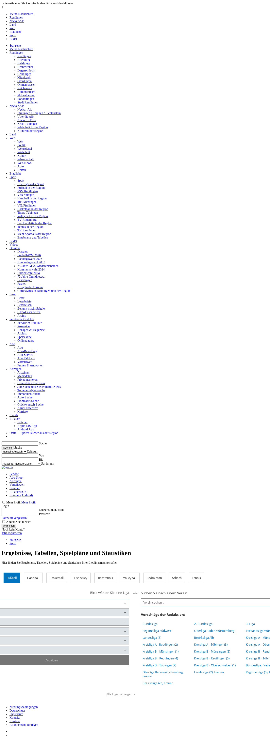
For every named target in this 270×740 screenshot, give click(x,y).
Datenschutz (17, 710)
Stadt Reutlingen (27, 102)
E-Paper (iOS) (18, 491)
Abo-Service (25, 354)
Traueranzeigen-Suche (31, 390)
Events (13, 415)
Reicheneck (24, 88)
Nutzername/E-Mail (51, 509)
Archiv (21, 315)
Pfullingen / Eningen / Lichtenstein (39, 113)
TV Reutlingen (26, 230)
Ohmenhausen (26, 84)
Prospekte (23, 326)
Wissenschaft (25, 159)
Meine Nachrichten (21, 14)
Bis (41, 459)
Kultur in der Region (30, 130)
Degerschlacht (26, 70)
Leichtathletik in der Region (34, 223)
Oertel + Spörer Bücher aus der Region (33, 433)
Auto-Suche (24, 397)
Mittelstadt (23, 77)
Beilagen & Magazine (31, 329)
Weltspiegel (24, 148)
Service (14, 474)
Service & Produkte (21, 319)
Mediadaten (24, 376)
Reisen (21, 170)
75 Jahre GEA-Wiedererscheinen (38, 266)
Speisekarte (24, 337)
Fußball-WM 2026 (29, 255)
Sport (12, 35)
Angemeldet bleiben (18, 521)
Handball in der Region (32, 198)
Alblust (21, 333)
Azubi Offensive (27, 408)
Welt (12, 28)
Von (41, 455)
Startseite (15, 45)
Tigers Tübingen (27, 212)
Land (12, 24)
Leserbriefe (24, 301)
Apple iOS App (27, 425)
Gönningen (24, 74)
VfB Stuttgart (25, 194)
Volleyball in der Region (32, 216)
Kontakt (14, 717)
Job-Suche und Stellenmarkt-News (39, 386)
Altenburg (23, 59)
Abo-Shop (16, 477)
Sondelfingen (25, 98)
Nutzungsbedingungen (23, 707)
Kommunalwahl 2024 (31, 269)
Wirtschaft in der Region (32, 127)
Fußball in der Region (31, 187)
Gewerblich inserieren (31, 383)
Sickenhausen (26, 95)
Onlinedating (25, 340)
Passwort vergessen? (14, 517)
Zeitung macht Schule (31, 308)
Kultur (21, 155)
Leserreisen (24, 305)
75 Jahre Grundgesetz (30, 276)
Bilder (13, 38)
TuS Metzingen (27, 202)
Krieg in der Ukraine (30, 287)
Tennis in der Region (30, 226)
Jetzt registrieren (12, 533)
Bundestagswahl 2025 (31, 262)
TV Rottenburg (27, 219)
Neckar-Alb (16, 21)
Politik (21, 145)
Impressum (16, 714)
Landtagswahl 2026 (29, 258)
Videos (13, 244)
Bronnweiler (25, 67)
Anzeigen (15, 369)
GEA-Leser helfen (29, 312)
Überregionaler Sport (30, 184)
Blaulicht (15, 31)
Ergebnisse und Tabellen (32, 237)
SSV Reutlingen (27, 191)
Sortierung (47, 463)
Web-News (24, 162)
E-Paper (14, 418)
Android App (25, 429)
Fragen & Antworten (30, 365)
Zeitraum (32, 451)
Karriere (22, 411)
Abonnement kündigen (23, 724)
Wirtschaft (23, 152)
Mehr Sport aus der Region (34, 234)
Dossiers (14, 248)
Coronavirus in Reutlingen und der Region (44, 290)
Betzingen (23, 63)
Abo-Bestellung (27, 351)
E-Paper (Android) (21, 495)
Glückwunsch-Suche (30, 404)
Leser (12, 294)
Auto (20, 166)
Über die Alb (25, 116)
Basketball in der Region (32, 209)
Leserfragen (24, 280)
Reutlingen (16, 17)
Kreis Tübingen (27, 123)
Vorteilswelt (24, 361)
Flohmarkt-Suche (28, 401)
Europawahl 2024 (28, 273)
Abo (12, 344)
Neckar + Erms (26, 120)
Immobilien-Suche (28, 393)
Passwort (44, 514)
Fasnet (21, 283)
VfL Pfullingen (26, 205)
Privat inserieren (27, 379)
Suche (43, 443)
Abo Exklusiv (26, 358)
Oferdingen (24, 81)
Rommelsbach (26, 91)
